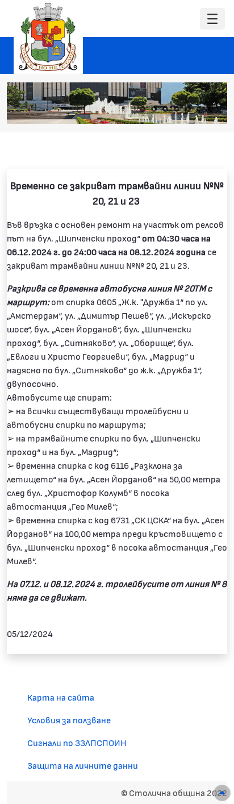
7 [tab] (211, 109)
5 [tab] (188, 109)
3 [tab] (165, 109)
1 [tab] (142, 109)
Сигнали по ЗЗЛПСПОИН (77, 742)
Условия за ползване (69, 719)
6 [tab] (199, 109)
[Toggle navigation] (212, 19)
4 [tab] (176, 109)
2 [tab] (154, 109)
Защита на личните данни (82, 765)
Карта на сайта (60, 696)
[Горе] (222, 793)
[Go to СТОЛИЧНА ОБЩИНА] (48, 37)
